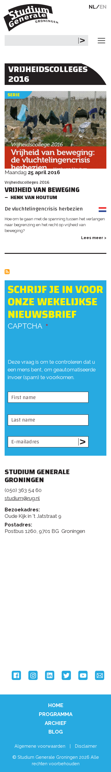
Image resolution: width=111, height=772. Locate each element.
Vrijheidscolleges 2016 (27, 182)
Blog (55, 732)
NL (92, 7)
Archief (56, 723)
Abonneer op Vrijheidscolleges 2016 (7, 271)
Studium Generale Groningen (32, 17)
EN (103, 7)
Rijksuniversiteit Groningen (28, 619)
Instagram (33, 675)
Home (55, 705)
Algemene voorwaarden (39, 746)
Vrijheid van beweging (42, 190)
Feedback (58, 567)
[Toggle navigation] (101, 41)
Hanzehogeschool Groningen (28, 645)
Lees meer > (93, 237)
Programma (55, 714)
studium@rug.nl (22, 498)
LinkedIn (49, 675)
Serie (13, 95)
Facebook (16, 675)
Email (99, 675)
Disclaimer (86, 746)
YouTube (83, 675)
